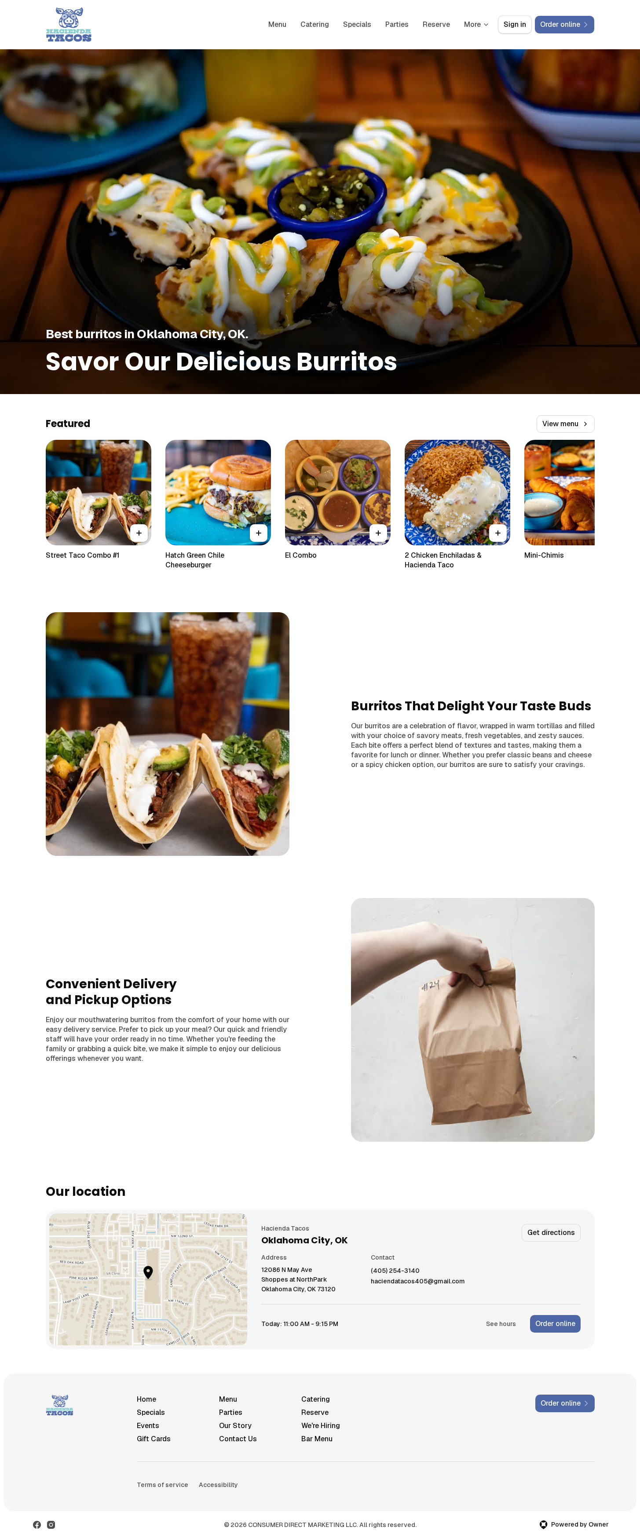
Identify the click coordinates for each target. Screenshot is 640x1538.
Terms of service (162, 1485)
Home (146, 1399)
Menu (277, 24)
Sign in (515, 24)
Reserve (436, 24)
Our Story (235, 1425)
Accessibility (218, 1485)
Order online (555, 1323)
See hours (501, 1324)
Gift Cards (154, 1438)
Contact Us (238, 1438)
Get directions (551, 1232)
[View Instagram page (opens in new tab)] (51, 1525)
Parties (397, 24)
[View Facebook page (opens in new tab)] (37, 1525)
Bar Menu (317, 1438)
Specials (357, 24)
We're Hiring (320, 1425)
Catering (314, 24)
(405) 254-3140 (395, 1271)
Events (148, 1425)
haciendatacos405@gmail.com (418, 1281)
